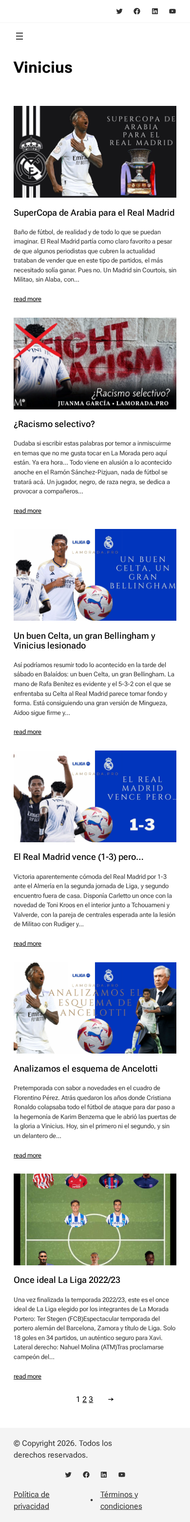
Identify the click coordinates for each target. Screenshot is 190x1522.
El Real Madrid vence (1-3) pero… (79, 857)
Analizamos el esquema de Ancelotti (86, 1069)
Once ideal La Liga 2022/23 (67, 1280)
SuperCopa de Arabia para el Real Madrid (94, 213)
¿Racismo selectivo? (54, 424)
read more (27, 299)
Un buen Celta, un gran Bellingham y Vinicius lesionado (84, 640)
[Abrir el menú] (19, 36)
